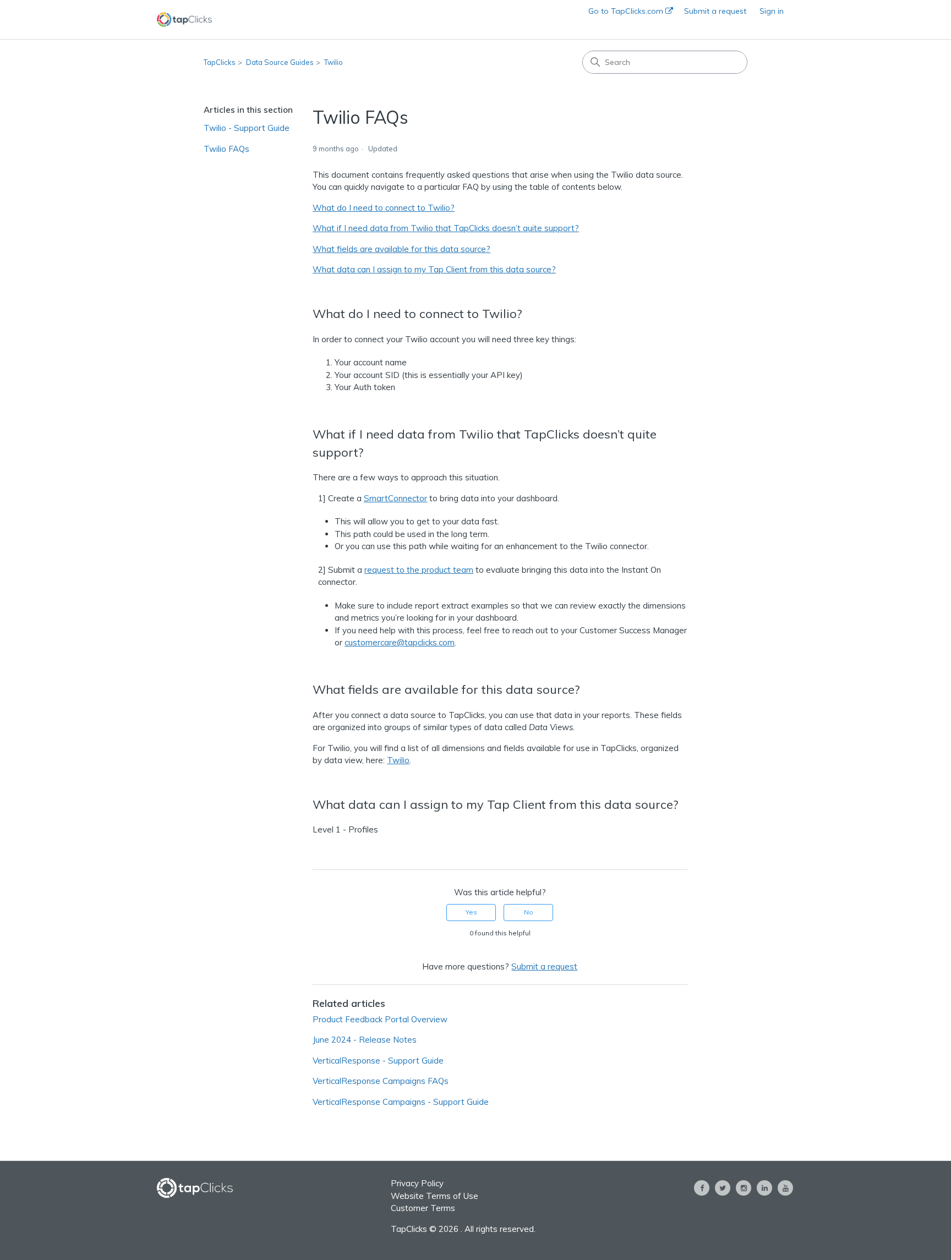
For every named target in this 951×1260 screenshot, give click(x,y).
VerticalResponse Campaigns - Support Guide (401, 1102)
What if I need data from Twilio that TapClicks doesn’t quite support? (446, 228)
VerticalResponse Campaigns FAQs (381, 1081)
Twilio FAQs (226, 149)
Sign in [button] (771, 11)
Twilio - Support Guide (246, 128)
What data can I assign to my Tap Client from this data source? (434, 269)
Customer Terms (423, 1208)
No (528, 912)
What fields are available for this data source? (401, 249)
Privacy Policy (417, 1183)
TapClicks (220, 62)
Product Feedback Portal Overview (380, 1019)
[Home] (184, 19)
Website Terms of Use (434, 1196)
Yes (471, 912)
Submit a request (715, 11)
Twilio (333, 62)
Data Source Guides (280, 62)
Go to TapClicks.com (626, 11)
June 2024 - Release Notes (365, 1039)
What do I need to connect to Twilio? (384, 207)
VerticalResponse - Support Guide (378, 1060)
